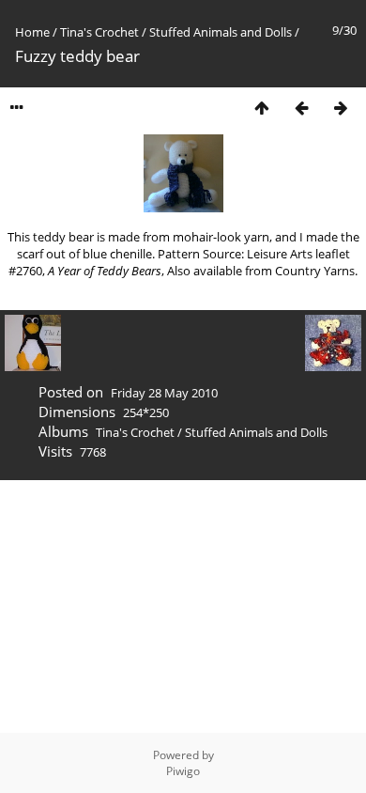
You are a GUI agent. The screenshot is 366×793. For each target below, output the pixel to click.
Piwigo (183, 771)
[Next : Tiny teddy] (340, 107)
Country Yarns (315, 270)
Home (32, 31)
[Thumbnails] (262, 107)
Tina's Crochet (99, 31)
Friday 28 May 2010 (164, 392)
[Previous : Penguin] (301, 107)
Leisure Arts (280, 253)
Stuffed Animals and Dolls (220, 31)
